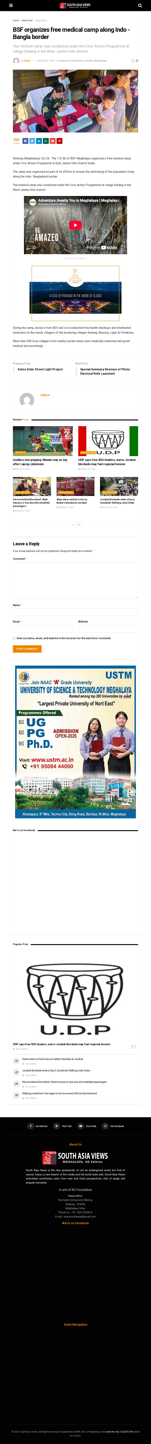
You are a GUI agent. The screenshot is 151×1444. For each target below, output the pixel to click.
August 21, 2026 (65, 507)
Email (17, 621)
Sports (20, 452)
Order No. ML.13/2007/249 (119, 1432)
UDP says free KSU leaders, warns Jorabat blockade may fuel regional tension (61, 1044)
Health (88, 60)
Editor (27, 60)
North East (27, 20)
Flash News (77, 60)
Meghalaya (41, 20)
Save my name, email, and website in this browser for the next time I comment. (64, 638)
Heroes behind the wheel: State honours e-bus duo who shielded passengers (31, 502)
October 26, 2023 (46, 60)
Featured (64, 60)
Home (16, 20)
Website (83, 621)
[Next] (79, 524)
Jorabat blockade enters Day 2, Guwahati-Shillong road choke (56, 1070)
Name (17, 605)
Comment (20, 558)
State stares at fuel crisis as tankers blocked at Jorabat (52, 1059)
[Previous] (72, 524)
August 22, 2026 (22, 469)
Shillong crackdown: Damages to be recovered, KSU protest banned (59, 1093)
